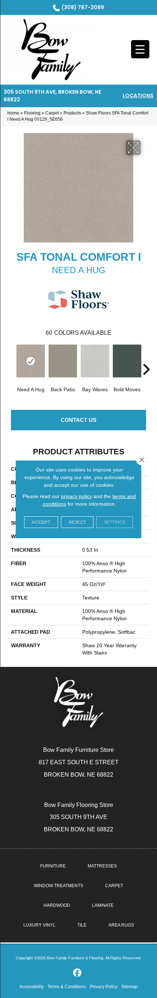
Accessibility (31, 986)
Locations (138, 95)
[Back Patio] (63, 361)
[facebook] (77, 973)
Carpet (52, 113)
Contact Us (78, 420)
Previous (10, 358)
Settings (114, 522)
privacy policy (76, 496)
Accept (41, 522)
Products (72, 113)
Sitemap (129, 986)
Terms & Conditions (66, 986)
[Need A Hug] (31, 361)
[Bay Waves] (95, 361)
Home (13, 113)
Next (146, 358)
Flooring (32, 113)
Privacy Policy (104, 986)
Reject (77, 522)
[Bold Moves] (127, 361)
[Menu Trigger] (140, 49)
